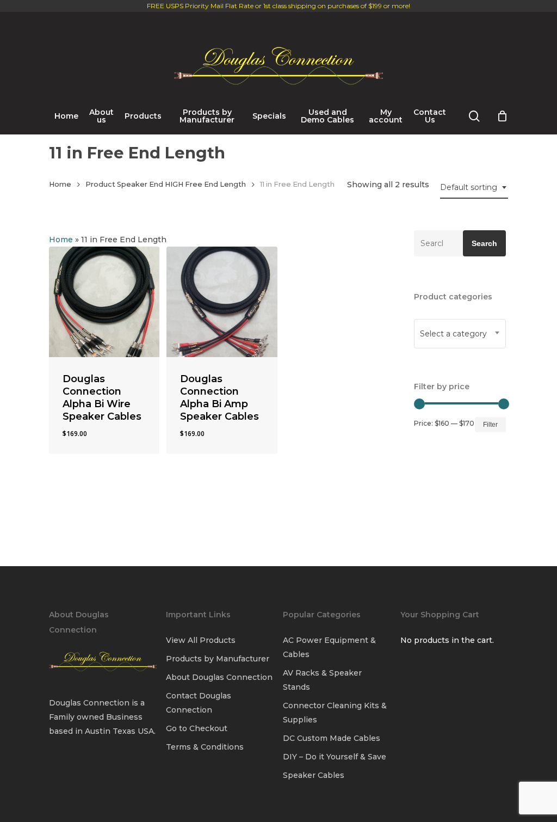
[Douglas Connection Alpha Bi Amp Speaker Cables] (221, 302)
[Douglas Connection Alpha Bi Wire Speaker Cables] (104, 302)
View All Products (201, 640)
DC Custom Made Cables (331, 738)
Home (60, 184)
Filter (490, 424)
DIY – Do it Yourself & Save (334, 757)
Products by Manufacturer (217, 659)
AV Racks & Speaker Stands (322, 680)
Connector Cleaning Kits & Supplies (335, 713)
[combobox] (474, 187)
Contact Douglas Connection (198, 703)
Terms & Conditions (205, 747)
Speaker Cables (313, 775)
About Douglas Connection (219, 677)
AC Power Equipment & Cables (329, 647)
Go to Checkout (196, 728)
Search (484, 243)
